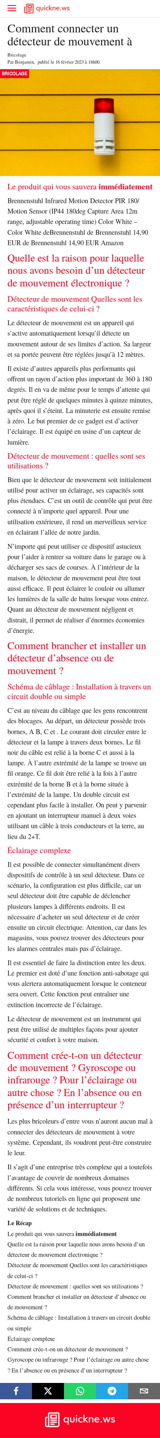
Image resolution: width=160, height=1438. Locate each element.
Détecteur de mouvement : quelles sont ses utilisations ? (75, 1286)
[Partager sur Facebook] (16, 1391)
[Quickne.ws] (80, 1425)
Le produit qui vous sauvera (62, 1233)
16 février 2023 (69, 61)
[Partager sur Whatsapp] (80, 1391)
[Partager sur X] (48, 1391)
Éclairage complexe (31, 1338)
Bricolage (16, 54)
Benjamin (24, 61)
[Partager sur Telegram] (112, 1391)
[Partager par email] (144, 1391)
